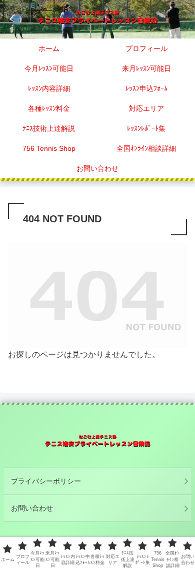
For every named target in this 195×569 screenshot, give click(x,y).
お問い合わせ (32, 508)
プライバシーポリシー (46, 481)
